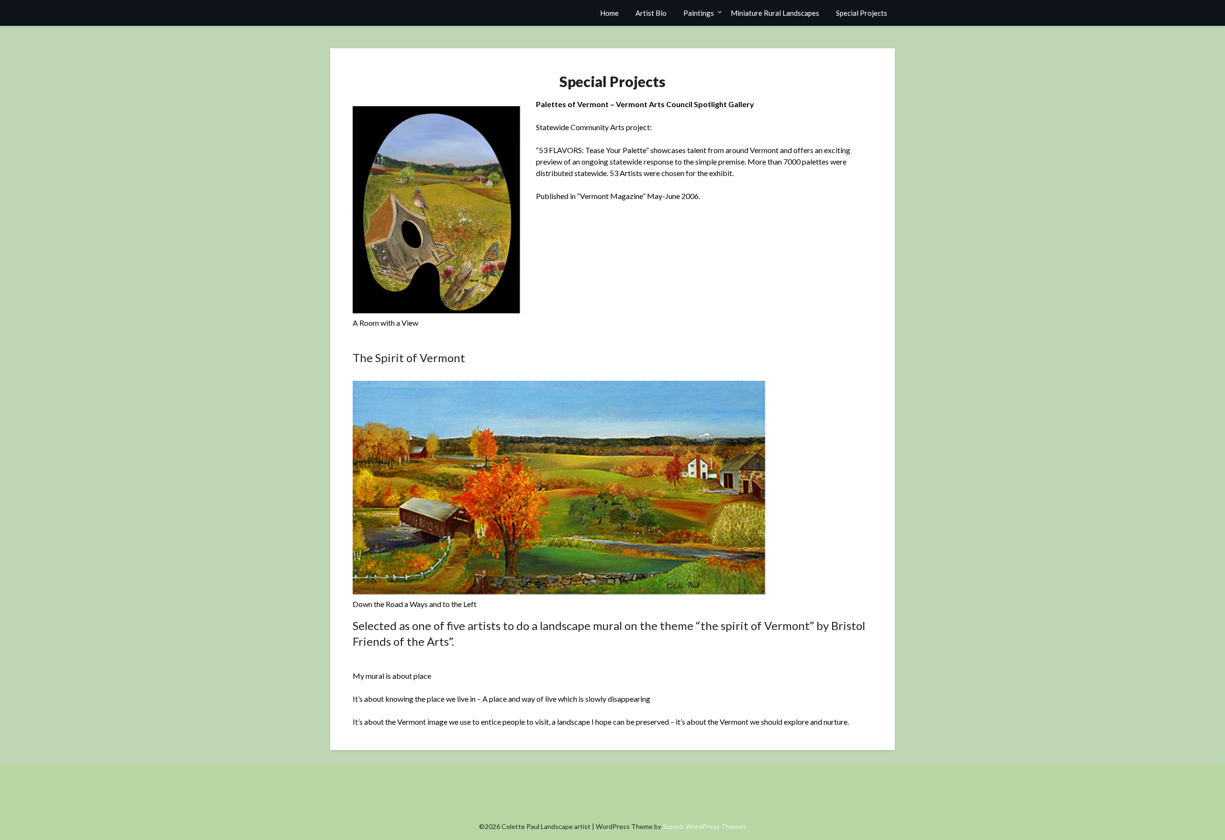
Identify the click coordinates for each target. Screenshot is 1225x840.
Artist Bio (651, 13)
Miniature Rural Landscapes (775, 13)
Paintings (698, 13)
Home (609, 13)
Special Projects (861, 13)
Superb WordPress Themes (704, 826)
